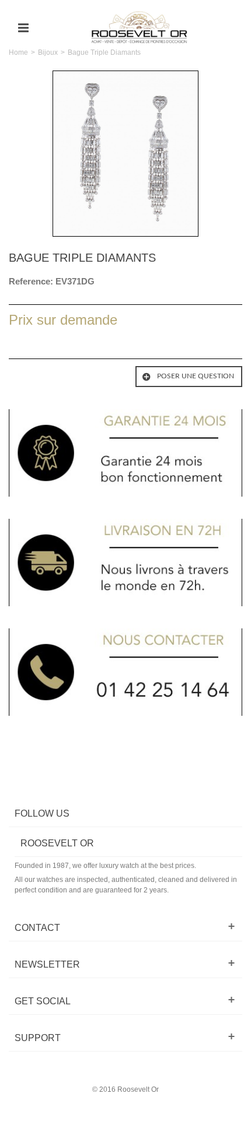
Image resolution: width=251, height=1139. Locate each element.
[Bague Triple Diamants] (125, 153)
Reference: (31, 281)
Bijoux (48, 52)
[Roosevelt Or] (139, 27)
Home (18, 52)
